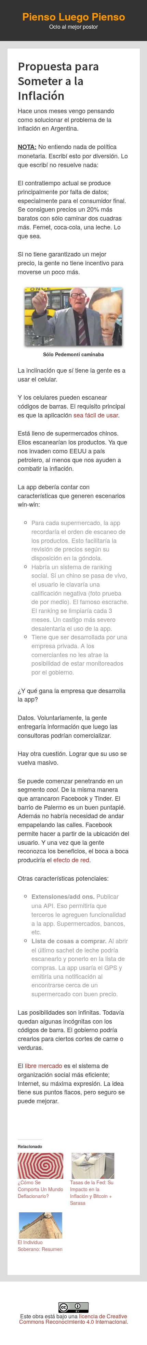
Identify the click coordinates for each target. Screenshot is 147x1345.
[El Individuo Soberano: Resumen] (41, 1225)
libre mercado (43, 1065)
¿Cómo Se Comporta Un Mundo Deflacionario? (40, 1189)
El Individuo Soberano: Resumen (40, 1245)
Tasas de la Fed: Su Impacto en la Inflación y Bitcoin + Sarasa (91, 1192)
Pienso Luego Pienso (73, 16)
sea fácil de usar (96, 414)
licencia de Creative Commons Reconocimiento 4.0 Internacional (73, 1319)
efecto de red (71, 859)
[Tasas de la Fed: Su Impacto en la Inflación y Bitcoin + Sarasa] (93, 1166)
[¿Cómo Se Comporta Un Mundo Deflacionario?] (41, 1166)
